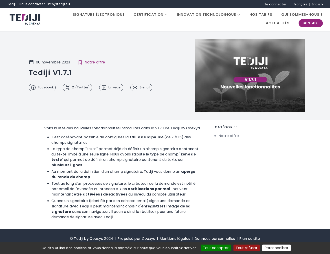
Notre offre (95, 62)
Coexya (149, 238)
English (317, 4)
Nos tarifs (260, 14)
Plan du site (249, 238)
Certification (148, 14)
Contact (310, 23)
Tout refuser (246, 247)
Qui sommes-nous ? (302, 14)
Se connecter (275, 4)
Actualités (278, 23)
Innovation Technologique (206, 14)
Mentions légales (175, 238)
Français (300, 4)
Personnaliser (276, 247)
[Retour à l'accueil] (24, 19)
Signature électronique (99, 14)
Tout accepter (216, 247)
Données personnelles (214, 238)
